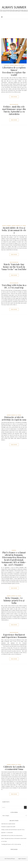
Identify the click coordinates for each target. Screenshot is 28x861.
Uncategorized (14, 104)
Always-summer (6, 225)
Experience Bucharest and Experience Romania (14, 635)
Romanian (24, 858)
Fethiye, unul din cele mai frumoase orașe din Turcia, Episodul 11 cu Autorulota (14, 110)
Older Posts (6, 801)
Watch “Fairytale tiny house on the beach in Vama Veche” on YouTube (14, 267)
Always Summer (14, 7)
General (14, 550)
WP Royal (13, 858)
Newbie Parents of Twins (17, 65)
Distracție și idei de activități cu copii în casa (14, 418)
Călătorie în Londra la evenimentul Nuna (14, 767)
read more (14, 96)
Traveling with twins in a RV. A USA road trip (14, 286)
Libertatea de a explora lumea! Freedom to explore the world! (14, 71)
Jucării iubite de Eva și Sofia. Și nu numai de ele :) (14, 230)
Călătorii (6, 65)
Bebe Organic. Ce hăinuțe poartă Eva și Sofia (14, 600)
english (19, 858)
